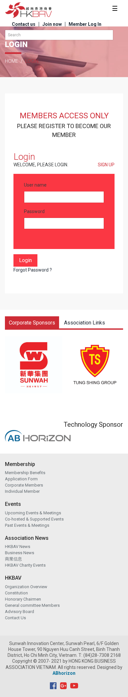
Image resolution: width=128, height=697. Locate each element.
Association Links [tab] (84, 323)
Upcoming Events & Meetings (33, 512)
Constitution (16, 592)
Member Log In (85, 24)
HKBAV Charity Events (25, 565)
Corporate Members (24, 485)
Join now (52, 24)
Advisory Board (19, 611)
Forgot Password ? (32, 270)
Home (11, 61)
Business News (19, 552)
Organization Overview (26, 586)
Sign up (106, 164)
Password (34, 211)
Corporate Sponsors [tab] (32, 323)
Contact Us (15, 617)
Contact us (23, 24)
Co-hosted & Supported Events (34, 519)
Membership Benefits (25, 472)
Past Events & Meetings (27, 525)
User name (35, 185)
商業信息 (13, 558)
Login (25, 260)
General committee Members (32, 605)
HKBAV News (17, 546)
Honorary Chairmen (23, 599)
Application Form (21, 478)
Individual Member (22, 491)
